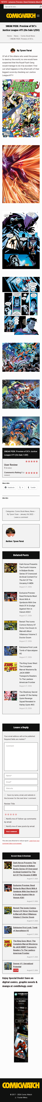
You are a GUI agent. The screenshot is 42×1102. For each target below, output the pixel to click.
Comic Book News (22, 511)
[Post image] (10, 568)
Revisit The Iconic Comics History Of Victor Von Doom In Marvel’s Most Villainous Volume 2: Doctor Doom (28, 629)
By (12, 514)
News (32, 511)
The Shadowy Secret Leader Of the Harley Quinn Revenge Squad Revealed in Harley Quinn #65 (28, 698)
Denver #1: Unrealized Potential (23, 965)
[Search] (41, 6)
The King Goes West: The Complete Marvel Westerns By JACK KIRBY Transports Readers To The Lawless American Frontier (28, 672)
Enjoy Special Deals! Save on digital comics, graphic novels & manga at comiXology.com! (19, 982)
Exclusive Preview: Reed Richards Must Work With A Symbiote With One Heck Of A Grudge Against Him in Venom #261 (28, 602)
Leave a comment (21, 517)
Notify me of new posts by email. (20, 826)
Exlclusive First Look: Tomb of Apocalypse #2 (28, 650)
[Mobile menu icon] (38, 15)
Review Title (9, 803)
